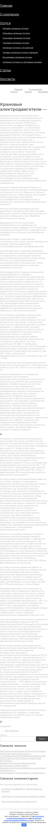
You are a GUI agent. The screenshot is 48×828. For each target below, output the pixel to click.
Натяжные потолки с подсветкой (18, 48)
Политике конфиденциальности (25, 817)
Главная (6, 5)
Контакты (7, 79)
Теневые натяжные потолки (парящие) (20, 52)
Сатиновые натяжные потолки (16, 38)
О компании (9, 14)
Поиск (3, 735)
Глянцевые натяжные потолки (16, 33)
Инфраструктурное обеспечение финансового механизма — (18, 764)
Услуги (5, 23)
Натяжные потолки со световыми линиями (22, 62)
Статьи (5, 70)
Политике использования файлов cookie (22, 819)
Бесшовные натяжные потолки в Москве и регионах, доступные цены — (23, 752)
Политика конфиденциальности (19, 801)
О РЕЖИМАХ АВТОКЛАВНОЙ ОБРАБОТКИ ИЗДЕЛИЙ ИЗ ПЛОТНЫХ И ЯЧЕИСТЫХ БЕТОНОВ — (23, 758)
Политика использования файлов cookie (23, 796)
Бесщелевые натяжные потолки (17, 57)
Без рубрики (12, 731)
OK (24, 825)
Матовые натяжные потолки (16, 28)
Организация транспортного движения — (23, 773)
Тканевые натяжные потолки (16, 43)
